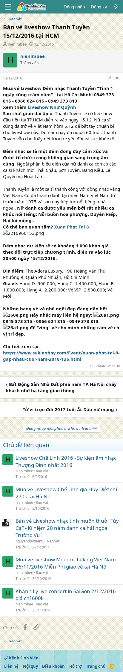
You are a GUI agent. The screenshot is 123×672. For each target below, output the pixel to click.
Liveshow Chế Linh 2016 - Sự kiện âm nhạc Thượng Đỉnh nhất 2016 (66, 461)
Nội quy (30, 666)
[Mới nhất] (116, 6)
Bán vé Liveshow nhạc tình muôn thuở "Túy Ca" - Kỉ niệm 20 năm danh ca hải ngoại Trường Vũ (67, 528)
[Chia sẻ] (109, 78)
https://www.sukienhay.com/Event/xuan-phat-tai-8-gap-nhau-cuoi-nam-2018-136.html (61, 356)
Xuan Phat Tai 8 (71, 227)
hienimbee (17, 44)
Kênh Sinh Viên (23, 658)
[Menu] (8, 7)
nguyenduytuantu (30, 541)
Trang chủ (96, 666)
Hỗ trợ (75, 666)
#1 (118, 78)
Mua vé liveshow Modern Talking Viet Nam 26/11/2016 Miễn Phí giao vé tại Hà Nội (66, 563)
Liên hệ (11, 666)
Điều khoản (53, 666)
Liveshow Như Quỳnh (52, 107)
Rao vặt (42, 470)
